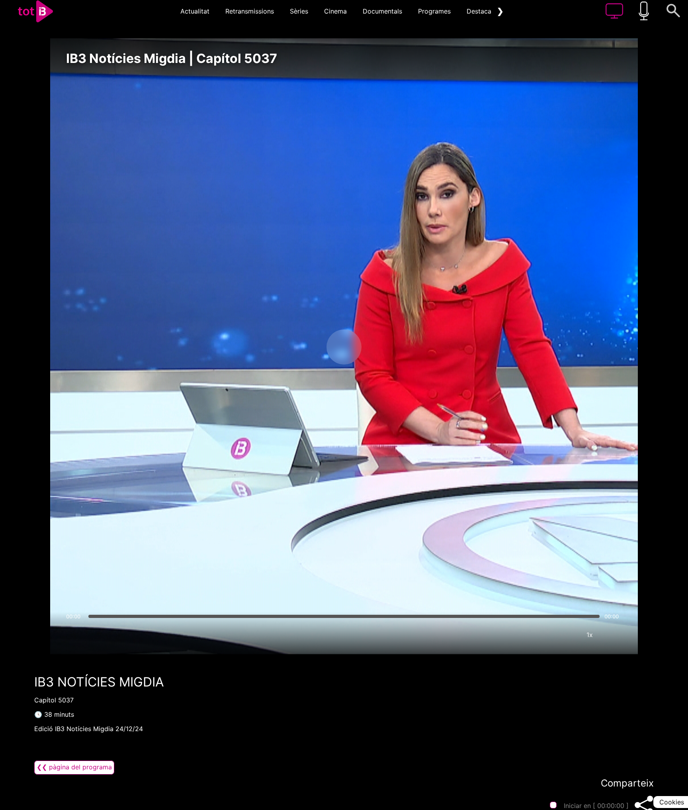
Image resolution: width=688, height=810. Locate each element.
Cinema (335, 11)
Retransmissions (249, 11)
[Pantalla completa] (613, 634)
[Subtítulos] (542, 634)
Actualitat (194, 11)
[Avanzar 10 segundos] (385, 347)
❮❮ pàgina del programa (74, 767)
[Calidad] (565, 634)
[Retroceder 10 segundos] (302, 347)
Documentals (382, 11)
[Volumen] (74, 634)
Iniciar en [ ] (596, 806)
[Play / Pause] (344, 347)
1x (589, 635)
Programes (434, 11)
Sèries (299, 11)
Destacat (480, 11)
